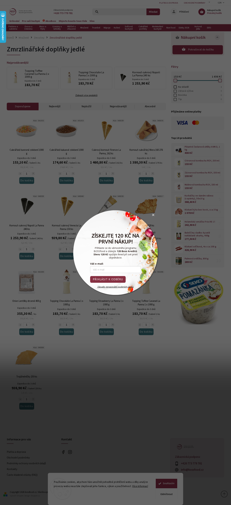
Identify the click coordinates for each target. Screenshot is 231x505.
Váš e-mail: (96, 263)
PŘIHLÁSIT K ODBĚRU (108, 279)
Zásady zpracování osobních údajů (115, 286)
